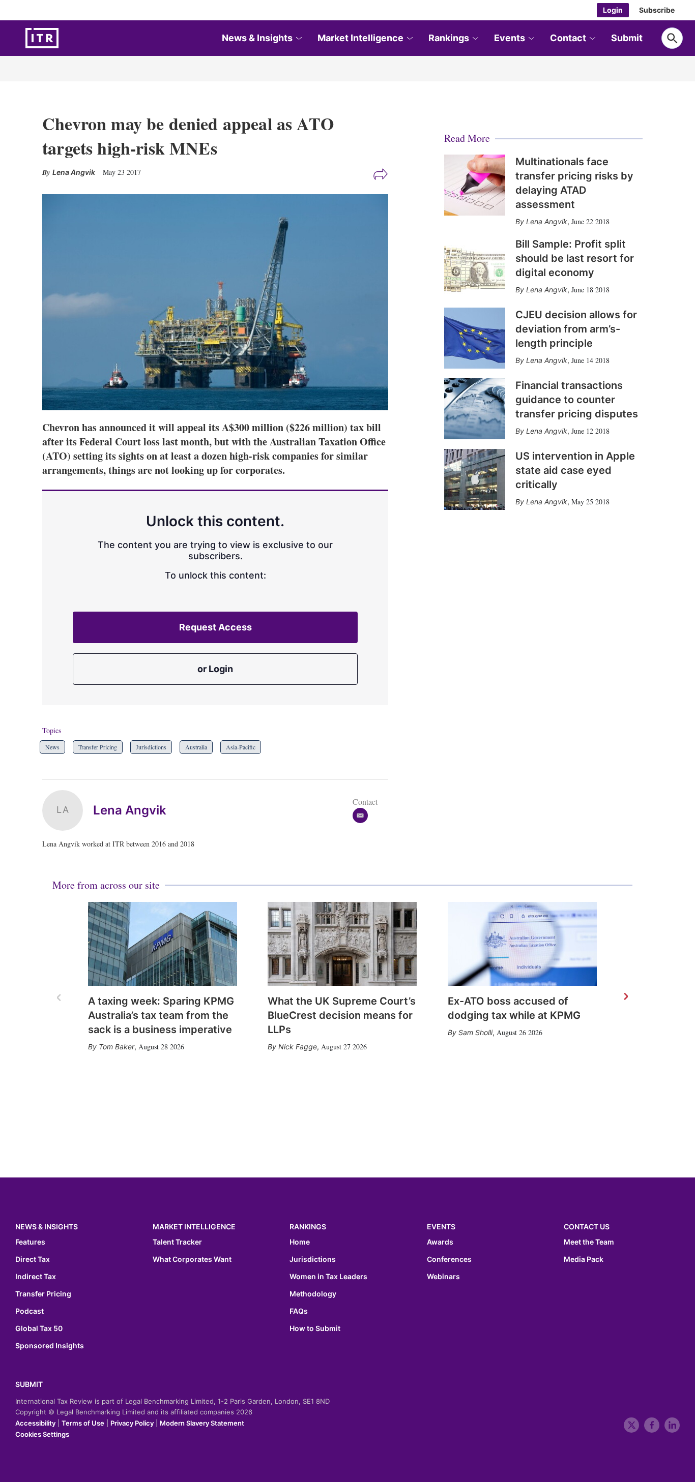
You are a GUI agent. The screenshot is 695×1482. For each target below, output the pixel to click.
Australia (196, 747)
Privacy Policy (132, 1423)
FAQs (298, 1311)
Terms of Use (83, 1423)
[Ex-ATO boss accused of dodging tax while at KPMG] (522, 944)
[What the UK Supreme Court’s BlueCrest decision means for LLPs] (342, 944)
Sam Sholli (475, 1032)
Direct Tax (32, 1259)
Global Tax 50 (39, 1328)
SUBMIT (29, 1384)
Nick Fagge (297, 1046)
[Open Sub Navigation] (298, 38)
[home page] (66, 38)
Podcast (29, 1311)
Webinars (443, 1276)
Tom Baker (116, 1046)
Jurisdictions (151, 747)
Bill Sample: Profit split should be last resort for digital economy (574, 258)
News (52, 747)
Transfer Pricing (97, 747)
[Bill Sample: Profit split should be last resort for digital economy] (474, 267)
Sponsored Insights (49, 1345)
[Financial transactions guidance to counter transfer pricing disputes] (474, 408)
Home (299, 1242)
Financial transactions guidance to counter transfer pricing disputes (576, 399)
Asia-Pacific (240, 747)
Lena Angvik (129, 810)
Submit (627, 38)
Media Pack (583, 1259)
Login (613, 10)
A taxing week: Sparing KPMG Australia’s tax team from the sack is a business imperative (161, 1015)
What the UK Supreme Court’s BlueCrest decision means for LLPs (342, 1015)
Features (30, 1242)
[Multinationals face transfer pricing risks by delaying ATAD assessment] (474, 185)
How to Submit (314, 1328)
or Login (215, 668)
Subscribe (657, 10)
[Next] (625, 997)
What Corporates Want (192, 1259)
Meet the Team (589, 1242)
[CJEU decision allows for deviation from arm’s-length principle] (474, 338)
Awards (440, 1242)
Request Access (215, 627)
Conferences (449, 1259)
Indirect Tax (35, 1276)
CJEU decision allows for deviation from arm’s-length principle (576, 329)
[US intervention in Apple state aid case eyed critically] (474, 479)
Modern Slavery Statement (202, 1423)
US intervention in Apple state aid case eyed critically (575, 470)
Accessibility (35, 1423)
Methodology (312, 1293)
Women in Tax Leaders (328, 1276)
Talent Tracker (177, 1242)
